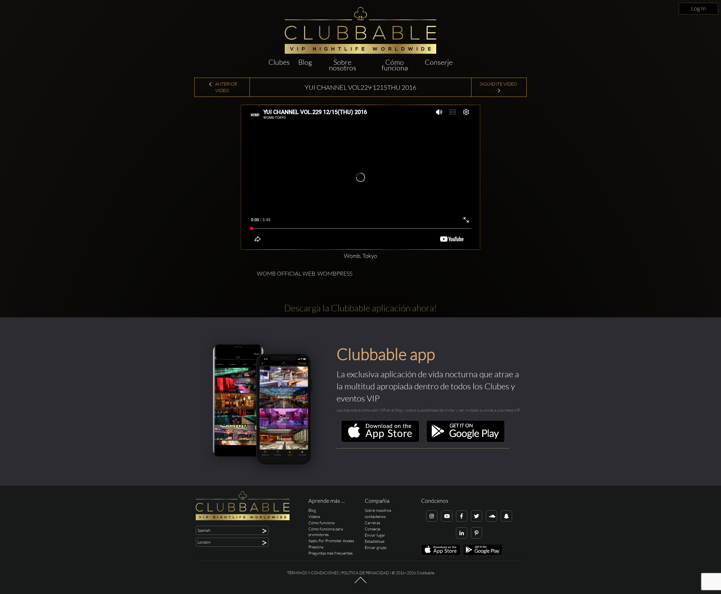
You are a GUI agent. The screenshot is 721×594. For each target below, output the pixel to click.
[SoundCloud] (491, 516)
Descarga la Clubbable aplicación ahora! (360, 307)
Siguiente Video (499, 84)
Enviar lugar (375, 535)
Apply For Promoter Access (331, 540)
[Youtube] (446, 516)
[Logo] (360, 30)
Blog (305, 62)
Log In (698, 8)
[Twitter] (476, 516)
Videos (314, 516)
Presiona (315, 546)
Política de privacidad (365, 572)
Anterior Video (225, 87)
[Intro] (360, 583)
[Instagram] (431, 516)
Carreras (372, 522)
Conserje (439, 62)
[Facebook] (461, 516)
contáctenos (375, 516)
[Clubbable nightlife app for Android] (465, 441)
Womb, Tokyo (360, 255)
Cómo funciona (395, 65)
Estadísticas (374, 541)
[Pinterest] (476, 533)
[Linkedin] (461, 533)
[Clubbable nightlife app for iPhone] (380, 441)
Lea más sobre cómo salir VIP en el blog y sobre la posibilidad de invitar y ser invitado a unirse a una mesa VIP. (428, 410)
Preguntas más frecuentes (330, 553)
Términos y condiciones (313, 572)
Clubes (279, 62)
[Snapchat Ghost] (506, 516)
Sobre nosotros (342, 65)
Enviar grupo (376, 547)
